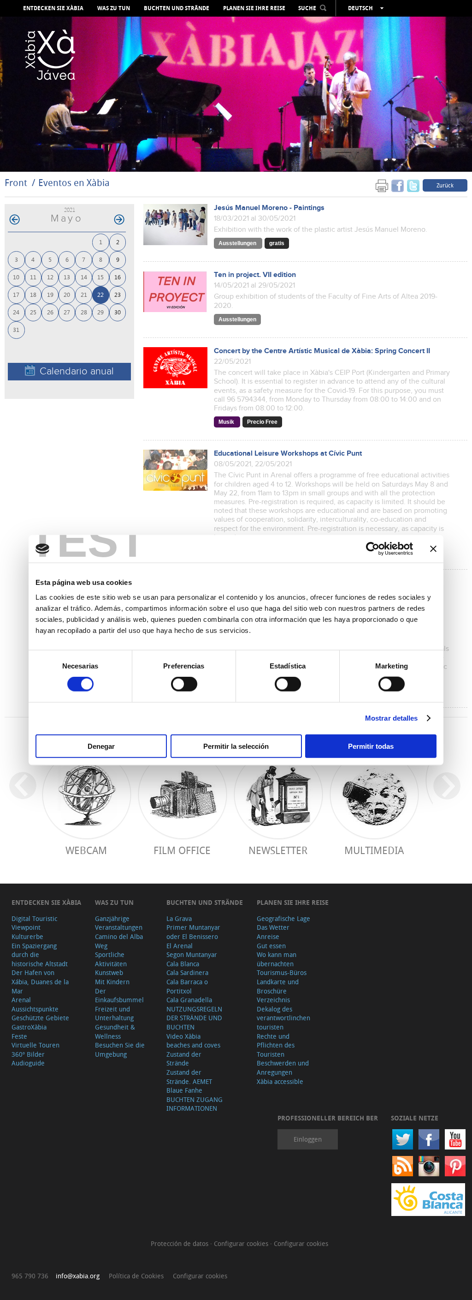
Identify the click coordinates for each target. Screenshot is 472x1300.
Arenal (21, 999)
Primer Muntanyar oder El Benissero (193, 932)
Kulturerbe (27, 936)
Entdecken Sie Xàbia (53, 8)
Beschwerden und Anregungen (283, 1068)
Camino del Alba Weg (119, 941)
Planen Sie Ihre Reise (254, 8)
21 (84, 294)
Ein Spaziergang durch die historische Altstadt (40, 954)
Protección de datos (180, 1243)
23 (117, 294)
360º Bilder (28, 1054)
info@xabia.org (78, 1275)
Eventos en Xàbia (74, 182)
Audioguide (28, 1063)
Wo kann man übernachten (276, 959)
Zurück (445, 185)
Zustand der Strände (183, 1059)
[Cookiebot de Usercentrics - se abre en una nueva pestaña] (372, 549)
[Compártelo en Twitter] (413, 185)
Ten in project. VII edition (255, 275)
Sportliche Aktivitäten (111, 959)
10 (16, 277)
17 (16, 294)
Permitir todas (371, 746)
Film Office (182, 850)
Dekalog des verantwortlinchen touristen (283, 1018)
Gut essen (271, 945)
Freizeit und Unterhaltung (114, 1014)
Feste (19, 1036)
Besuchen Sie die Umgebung (120, 1050)
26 (50, 312)
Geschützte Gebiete (40, 1017)
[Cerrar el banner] (433, 549)
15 (100, 277)
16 (117, 277)
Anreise (268, 936)
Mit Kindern (112, 981)
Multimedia (374, 850)
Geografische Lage (283, 918)
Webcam (86, 850)
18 (33, 294)
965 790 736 (30, 1275)
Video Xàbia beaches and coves (193, 1041)
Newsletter (277, 850)
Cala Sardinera (187, 972)
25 (33, 312)
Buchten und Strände (176, 8)
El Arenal (179, 945)
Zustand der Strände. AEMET (189, 1077)
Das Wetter (273, 927)
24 (16, 312)
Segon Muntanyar (191, 954)
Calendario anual (77, 371)
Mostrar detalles (391, 718)
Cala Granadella (189, 999)
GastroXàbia (29, 1027)
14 (84, 277)
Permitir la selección (236, 746)
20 (67, 294)
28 (84, 312)
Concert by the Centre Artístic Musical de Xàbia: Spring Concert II (322, 351)
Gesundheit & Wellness (115, 1032)
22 (100, 294)
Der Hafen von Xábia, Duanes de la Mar (40, 981)
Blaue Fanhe (184, 1090)
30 (117, 312)
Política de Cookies (136, 1275)
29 (100, 312)
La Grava (179, 918)
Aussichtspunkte (35, 1009)
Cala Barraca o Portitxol (187, 986)
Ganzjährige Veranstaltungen (118, 923)
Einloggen (308, 1139)
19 (50, 294)
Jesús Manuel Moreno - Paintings (269, 208)
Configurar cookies (242, 1243)
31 (16, 329)
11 (33, 277)
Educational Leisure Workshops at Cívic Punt (288, 453)
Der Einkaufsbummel (119, 996)
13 (67, 277)
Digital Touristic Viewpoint (34, 923)
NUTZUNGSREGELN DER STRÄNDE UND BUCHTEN (194, 1018)
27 (67, 312)
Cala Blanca (182, 963)
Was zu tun (113, 8)
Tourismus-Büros (282, 972)
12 (50, 277)
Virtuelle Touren (35, 1045)
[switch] (184, 684)
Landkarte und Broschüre (278, 986)
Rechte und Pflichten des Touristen (276, 1045)
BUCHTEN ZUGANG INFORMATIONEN (194, 1104)
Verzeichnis (273, 999)
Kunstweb (109, 972)
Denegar (101, 746)
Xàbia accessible (280, 1081)
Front (16, 182)
